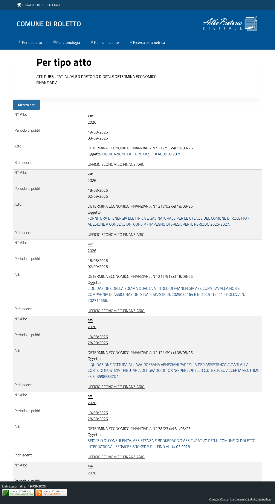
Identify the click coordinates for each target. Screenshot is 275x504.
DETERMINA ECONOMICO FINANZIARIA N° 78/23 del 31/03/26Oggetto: (173, 437)
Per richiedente (106, 42)
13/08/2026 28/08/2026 (98, 340)
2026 (92, 119)
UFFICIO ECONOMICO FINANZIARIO (116, 164)
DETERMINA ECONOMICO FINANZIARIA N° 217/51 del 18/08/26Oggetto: (166, 288)
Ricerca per (26, 104)
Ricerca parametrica (149, 42)
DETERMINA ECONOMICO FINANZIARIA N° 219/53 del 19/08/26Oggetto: (140, 151)
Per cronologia (68, 42)
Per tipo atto (32, 42)
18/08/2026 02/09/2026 (98, 193)
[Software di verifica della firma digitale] (51, 492)
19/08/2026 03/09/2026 (98, 135)
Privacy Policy (218, 499)
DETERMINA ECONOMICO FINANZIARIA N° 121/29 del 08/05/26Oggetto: (174, 365)
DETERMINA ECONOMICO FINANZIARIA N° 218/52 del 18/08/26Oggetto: (168, 215)
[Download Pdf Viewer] (18, 492)
